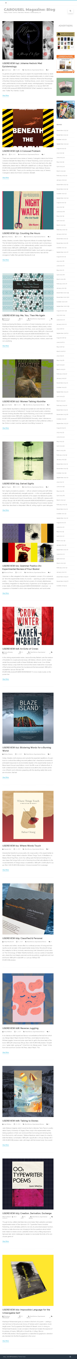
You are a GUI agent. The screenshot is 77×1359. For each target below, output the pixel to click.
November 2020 (61, 297)
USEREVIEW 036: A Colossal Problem (21, 151)
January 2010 (61, 572)
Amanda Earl (7, 849)
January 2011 (60, 545)
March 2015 (60, 369)
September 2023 (62, 144)
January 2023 (61, 180)
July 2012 (59, 482)
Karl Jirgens (7, 487)
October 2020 (61, 302)
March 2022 (60, 225)
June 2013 (60, 437)
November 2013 (61, 414)
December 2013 (61, 410)
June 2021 (60, 265)
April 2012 (60, 495)
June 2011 (60, 527)
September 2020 (62, 306)
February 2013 (61, 455)
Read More (6, 95)
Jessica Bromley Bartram (7, 652)
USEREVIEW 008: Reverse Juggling (20, 1028)
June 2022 (60, 211)
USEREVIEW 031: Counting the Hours (21, 233)
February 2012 (61, 504)
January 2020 (61, 324)
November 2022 (61, 189)
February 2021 (61, 283)
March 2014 (60, 401)
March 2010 (60, 563)
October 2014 (61, 387)
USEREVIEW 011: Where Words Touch (21, 846)
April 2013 (60, 446)
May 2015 (59, 360)
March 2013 (60, 450)
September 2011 (61, 518)
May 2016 (59, 347)
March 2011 (60, 540)
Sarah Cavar (7, 70)
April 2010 (60, 558)
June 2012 (60, 486)
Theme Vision (22, 1356)
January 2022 (61, 234)
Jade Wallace (7, 1124)
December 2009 (62, 576)
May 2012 (59, 491)
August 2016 (60, 338)
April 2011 (60, 536)
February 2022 (61, 229)
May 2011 (59, 531)
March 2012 (60, 500)
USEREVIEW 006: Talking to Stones (20, 1121)
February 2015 (61, 374)
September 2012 (61, 477)
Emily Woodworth (9, 941)
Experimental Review (38, 70)
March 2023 (60, 171)
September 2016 (62, 333)
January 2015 (61, 378)
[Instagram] (6, 2)
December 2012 (61, 464)
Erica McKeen (8, 1031)
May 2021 (59, 270)
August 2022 (60, 202)
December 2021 (61, 238)
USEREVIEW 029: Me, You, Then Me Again (23, 315)
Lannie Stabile (8, 405)
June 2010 (60, 554)
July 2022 (59, 207)
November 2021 (61, 243)
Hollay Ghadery (8, 236)
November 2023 (61, 135)
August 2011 (60, 522)
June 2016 (60, 342)
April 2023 (60, 166)
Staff (5, 154)
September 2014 (62, 392)
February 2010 (61, 567)
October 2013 (61, 419)
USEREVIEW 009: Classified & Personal (22, 938)
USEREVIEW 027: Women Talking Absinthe (24, 401)
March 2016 (60, 351)
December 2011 (61, 509)
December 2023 (61, 130)
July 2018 (59, 329)
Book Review (28, 70)
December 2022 (61, 184)
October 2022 (61, 193)
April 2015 (60, 365)
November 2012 (61, 468)
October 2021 (61, 247)
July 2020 (60, 315)
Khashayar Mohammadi (6, 319)
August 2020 (60, 311)
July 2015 (59, 356)
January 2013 (61, 459)
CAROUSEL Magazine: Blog (29, 9)
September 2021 (61, 252)
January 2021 (61, 288)
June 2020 (60, 320)
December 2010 (61, 549)
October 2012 (61, 473)
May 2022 (59, 216)
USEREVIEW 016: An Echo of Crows (20, 649)
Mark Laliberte (6, 1216)
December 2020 (61, 292)
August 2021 (60, 256)
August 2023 (60, 148)
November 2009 (62, 581)
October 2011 (60, 513)
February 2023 (61, 175)
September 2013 (61, 423)
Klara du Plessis (8, 572)
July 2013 (59, 432)
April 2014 (60, 396)
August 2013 (60, 428)
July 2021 (59, 261)
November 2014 (61, 383)
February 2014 (61, 405)
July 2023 (59, 153)
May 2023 (59, 162)
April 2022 (60, 220)
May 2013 (59, 441)
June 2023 (60, 157)
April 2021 (60, 274)
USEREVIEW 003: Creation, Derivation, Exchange (27, 1213)
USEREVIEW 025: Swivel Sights (18, 483)
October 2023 (61, 139)
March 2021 (60, 279)
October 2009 (61, 585)
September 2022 (62, 198)
